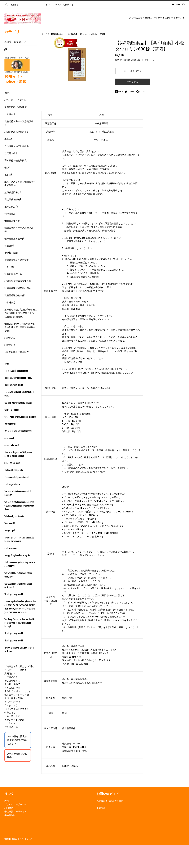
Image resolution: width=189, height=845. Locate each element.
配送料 (123, 60)
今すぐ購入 (132, 81)
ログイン (45, 4)
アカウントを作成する (63, 4)
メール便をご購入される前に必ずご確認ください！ (17, 740)
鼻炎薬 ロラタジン (15, 41)
